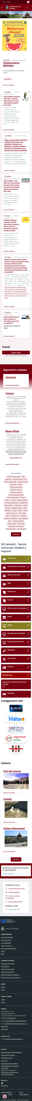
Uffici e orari (4, 1026)
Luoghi (3, 999)
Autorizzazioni (5, 966)
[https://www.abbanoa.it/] (16, 728)
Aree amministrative (7, 937)
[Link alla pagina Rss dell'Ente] (2, 1083)
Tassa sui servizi (12, 523)
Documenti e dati (6, 940)
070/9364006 (11, 1018)
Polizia (7, 515)
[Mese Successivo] (28, 352)
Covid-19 (7, 500)
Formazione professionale (11, 502)
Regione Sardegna (7, 2)
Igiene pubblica (9, 505)
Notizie (3, 987)
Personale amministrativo (8, 948)
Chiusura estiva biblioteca (11, 64)
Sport (9, 521)
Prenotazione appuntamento (9, 1072)
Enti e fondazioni (6, 943)
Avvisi (3, 990)
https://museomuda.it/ (16, 458)
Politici (3, 951)
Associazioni (13, 484)
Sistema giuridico (23, 518)
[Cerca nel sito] (26, 7)
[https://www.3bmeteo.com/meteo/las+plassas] (16, 718)
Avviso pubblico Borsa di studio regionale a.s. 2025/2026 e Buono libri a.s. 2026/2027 (11, 320)
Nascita (25, 510)
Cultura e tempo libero (7, 969)
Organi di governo (6, 946)
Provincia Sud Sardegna (8, 1055)
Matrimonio (8, 510)
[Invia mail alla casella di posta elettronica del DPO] (14, 1039)
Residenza (23, 515)
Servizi (21, 1092)
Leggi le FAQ (4, 1068)
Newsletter (4, 1086)
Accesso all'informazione (13, 476)
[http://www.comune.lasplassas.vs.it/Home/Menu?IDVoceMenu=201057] (16, 749)
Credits (10, 1094)
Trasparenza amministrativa (16, 526)
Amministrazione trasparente (9, 1066)
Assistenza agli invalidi (10, 481)
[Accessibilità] (4, 1096)
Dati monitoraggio (6, 1092)
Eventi (3, 1002)
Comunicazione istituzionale (16, 495)
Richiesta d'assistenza (7, 1074)
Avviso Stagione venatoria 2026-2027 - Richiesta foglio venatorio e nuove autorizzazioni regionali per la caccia (12, 100)
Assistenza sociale (23, 481)
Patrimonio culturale (11, 513)
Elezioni (13, 500)
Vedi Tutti (16, 534)
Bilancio (20, 484)
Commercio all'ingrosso (16, 487)
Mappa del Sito (24, 1094)
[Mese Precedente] (3, 352)
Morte (20, 510)
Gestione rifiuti (24, 502)
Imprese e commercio (7, 972)
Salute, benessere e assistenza (10, 975)
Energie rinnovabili (22, 500)
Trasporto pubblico (11, 528)
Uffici (2, 954)
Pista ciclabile (22, 513)
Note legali (4, 1061)
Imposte (25, 505)
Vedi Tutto (16, 859)
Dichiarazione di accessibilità (9, 1063)
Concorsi (23, 497)
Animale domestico (18, 479)
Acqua (23, 476)
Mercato (15, 510)
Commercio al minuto (16, 489)
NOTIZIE (7, 60)
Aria (26, 479)
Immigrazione (17, 505)
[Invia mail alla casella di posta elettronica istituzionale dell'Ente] (16, 1020)
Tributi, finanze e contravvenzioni (10, 977)
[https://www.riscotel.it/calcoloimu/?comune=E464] (16, 708)
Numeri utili (4, 1029)
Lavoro (25, 508)
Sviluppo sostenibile (18, 521)
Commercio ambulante (16, 492)
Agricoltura (8, 479)
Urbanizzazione (22, 528)
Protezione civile (15, 515)
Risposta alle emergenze (10, 518)
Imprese (7, 508)
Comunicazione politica (13, 497)
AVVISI (8, 216)
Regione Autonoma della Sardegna (11, 1052)
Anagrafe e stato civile (7, 964)
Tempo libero (21, 523)
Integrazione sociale (16, 508)
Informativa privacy (6, 1058)
